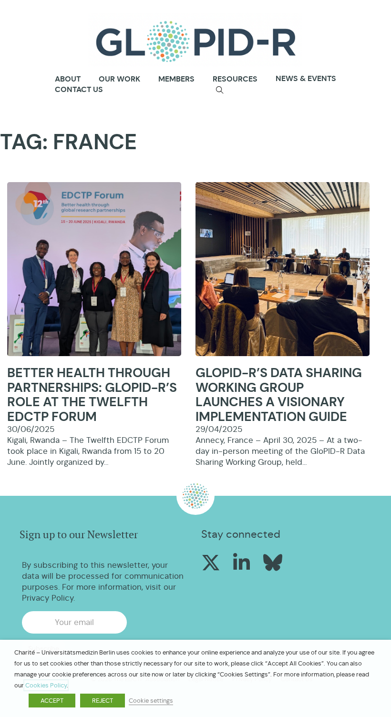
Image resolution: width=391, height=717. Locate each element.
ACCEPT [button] (52, 701)
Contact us (79, 89)
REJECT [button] (102, 701)
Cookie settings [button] (151, 701)
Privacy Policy (47, 598)
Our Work (119, 78)
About (68, 79)
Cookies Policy (46, 685)
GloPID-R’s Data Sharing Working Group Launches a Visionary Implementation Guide (279, 395)
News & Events (306, 78)
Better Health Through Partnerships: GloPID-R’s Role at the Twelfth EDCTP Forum (92, 395)
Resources (235, 78)
